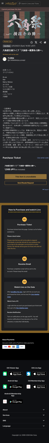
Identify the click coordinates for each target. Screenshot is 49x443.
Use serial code (43, 158)
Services (6, 415)
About (5, 410)
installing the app (16, 292)
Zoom (8, 34)
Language (6, 426)
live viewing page (22, 308)
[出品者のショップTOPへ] (45, 42)
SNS (4, 420)
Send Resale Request (26, 183)
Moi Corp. (33, 435)
